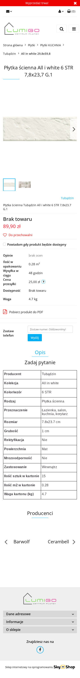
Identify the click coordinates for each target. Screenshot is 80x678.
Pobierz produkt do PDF (26, 312)
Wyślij (35, 338)
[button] (71, 11)
